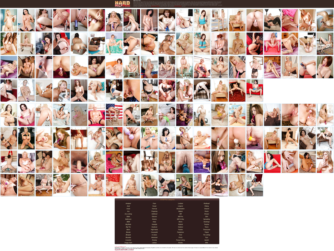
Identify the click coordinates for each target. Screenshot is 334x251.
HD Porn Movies (177, 6)
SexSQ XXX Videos (155, 6)
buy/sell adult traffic (121, 249)
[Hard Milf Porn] (122, 7)
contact (131, 249)
